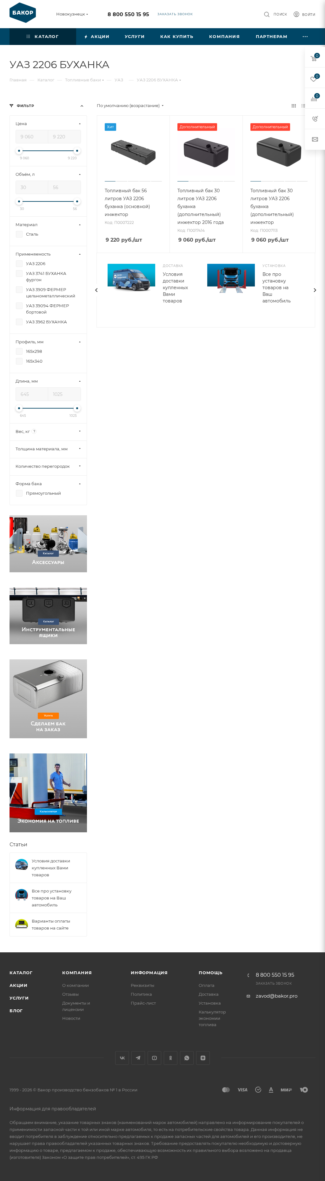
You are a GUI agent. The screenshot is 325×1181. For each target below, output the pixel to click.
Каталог (21, 972)
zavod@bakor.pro (276, 996)
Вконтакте (122, 1058)
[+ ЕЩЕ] (305, 36)
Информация (149, 972)
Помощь (210, 972)
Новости (71, 1018)
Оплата (207, 985)
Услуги (19, 997)
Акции (19, 985)
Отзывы (70, 994)
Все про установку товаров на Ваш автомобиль (276, 287)
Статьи (18, 844)
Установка (210, 1003)
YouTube (154, 1058)
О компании (75, 985)
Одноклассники (170, 1058)
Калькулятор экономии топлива (212, 1018)
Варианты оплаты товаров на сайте (51, 924)
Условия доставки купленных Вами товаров (175, 287)
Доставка (209, 994)
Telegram (138, 1058)
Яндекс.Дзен (203, 1058)
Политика (141, 994)
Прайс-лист (143, 1003)
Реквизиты (142, 985)
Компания (77, 972)
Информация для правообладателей (53, 1109)
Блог (16, 1010)
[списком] (303, 105)
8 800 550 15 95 (128, 14)
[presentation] (96, 290)
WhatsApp (187, 1058)
